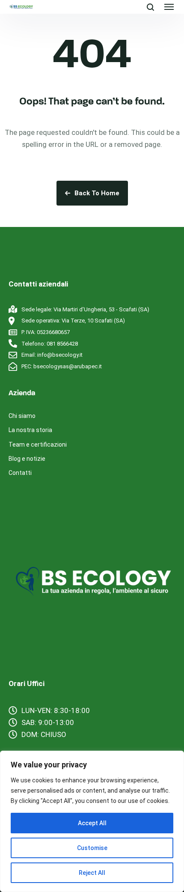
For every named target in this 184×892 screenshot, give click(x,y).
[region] (92, 821)
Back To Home (96, 193)
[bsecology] (21, 6)
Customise (92, 847)
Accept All (92, 823)
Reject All (92, 872)
